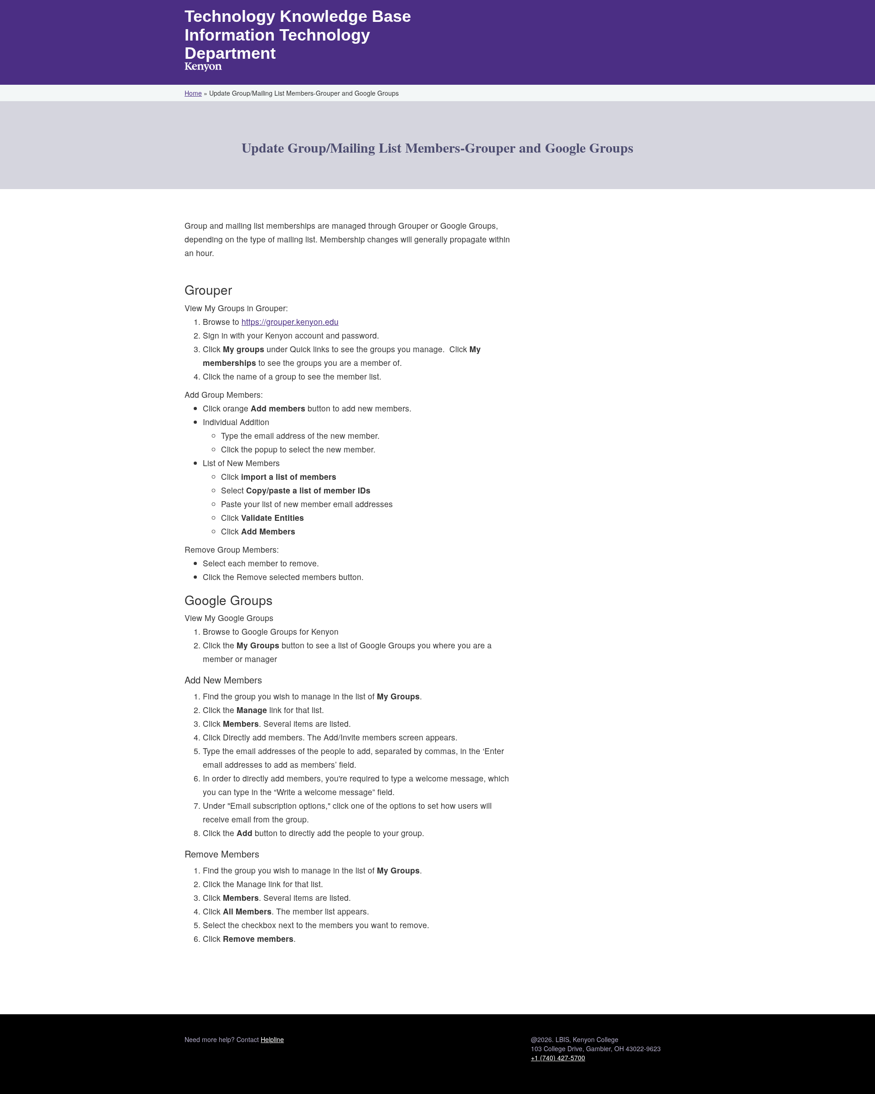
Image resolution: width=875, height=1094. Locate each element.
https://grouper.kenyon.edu (290, 321)
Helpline (272, 1039)
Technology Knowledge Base (298, 16)
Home (193, 93)
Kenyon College (203, 67)
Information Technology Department (277, 44)
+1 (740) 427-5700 (558, 1057)
